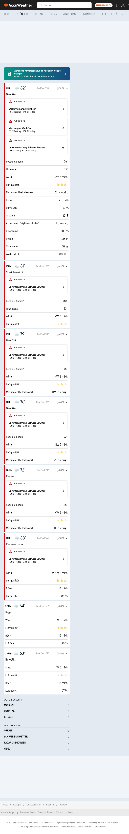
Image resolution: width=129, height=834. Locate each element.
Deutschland (33, 804)
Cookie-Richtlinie (68, 826)
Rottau (63, 804)
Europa (17, 804)
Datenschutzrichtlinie (49, 826)
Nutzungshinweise (29, 826)
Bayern (50, 804)
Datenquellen (100, 826)
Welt (5, 804)
